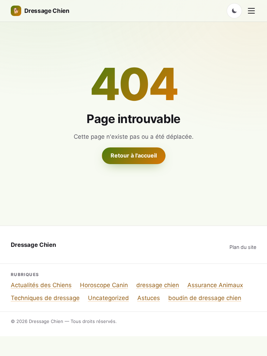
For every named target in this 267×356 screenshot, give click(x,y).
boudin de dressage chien (204, 297)
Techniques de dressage (45, 297)
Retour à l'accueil (134, 155)
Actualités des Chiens (41, 285)
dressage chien (157, 285)
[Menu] (251, 10)
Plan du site (242, 247)
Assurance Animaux (215, 285)
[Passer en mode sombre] (234, 10)
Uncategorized (108, 297)
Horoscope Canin (104, 285)
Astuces (148, 297)
